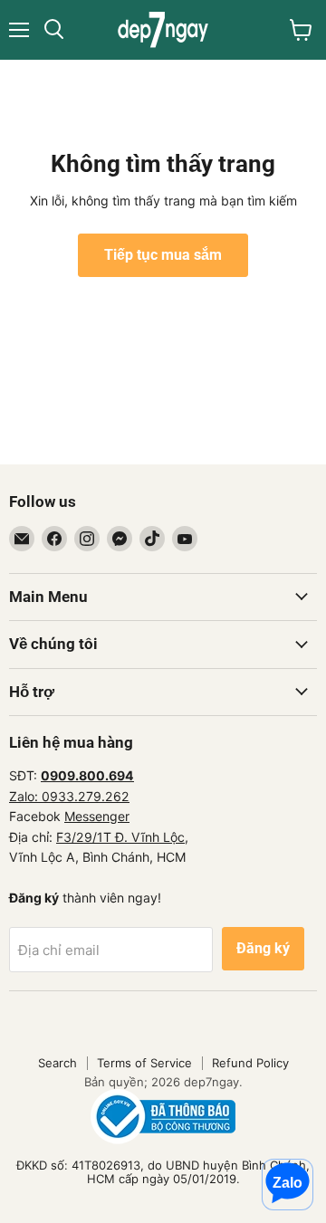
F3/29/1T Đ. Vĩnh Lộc (120, 837)
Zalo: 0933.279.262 (69, 796)
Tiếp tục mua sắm (163, 254)
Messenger (96, 816)
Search (57, 1063)
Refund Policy (250, 1063)
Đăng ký (263, 948)
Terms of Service (144, 1063)
